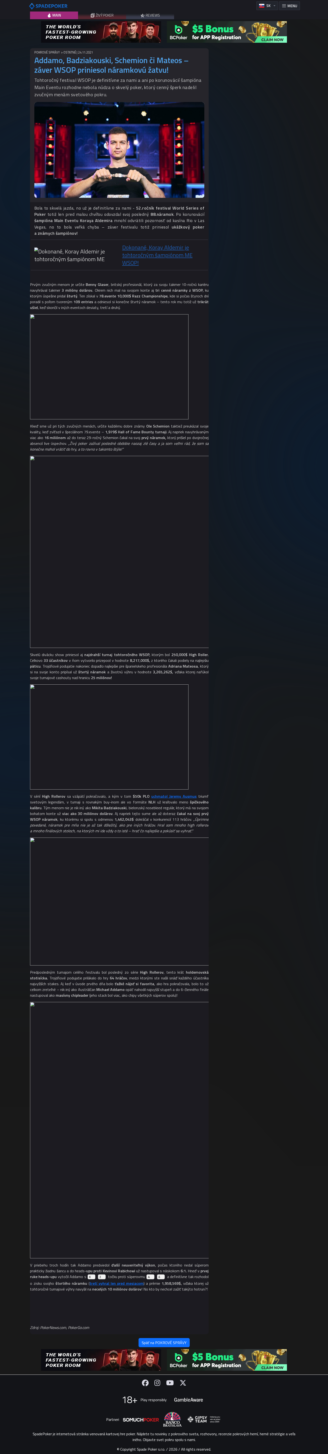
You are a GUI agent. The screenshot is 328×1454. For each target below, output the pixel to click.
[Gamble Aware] (188, 1399)
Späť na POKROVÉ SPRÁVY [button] (164, 1342)
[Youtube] (170, 1383)
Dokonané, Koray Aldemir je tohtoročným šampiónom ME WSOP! (157, 254)
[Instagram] (157, 1383)
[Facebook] (145, 1383)
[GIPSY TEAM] (204, 1419)
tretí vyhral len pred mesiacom (117, 1283)
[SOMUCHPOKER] (141, 1419)
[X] (183, 1383)
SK (268, 5)
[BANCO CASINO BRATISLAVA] (172, 1419)
